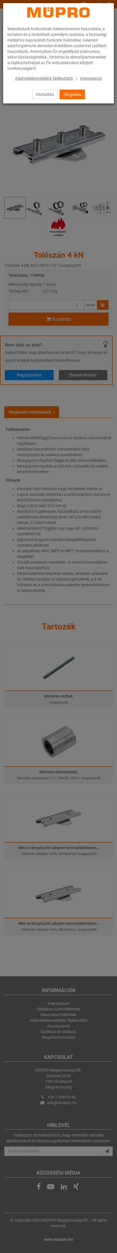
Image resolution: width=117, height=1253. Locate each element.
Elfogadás (72, 94)
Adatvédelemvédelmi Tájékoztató (44, 78)
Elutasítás (45, 94)
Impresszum (91, 78)
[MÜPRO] (58, 12)
